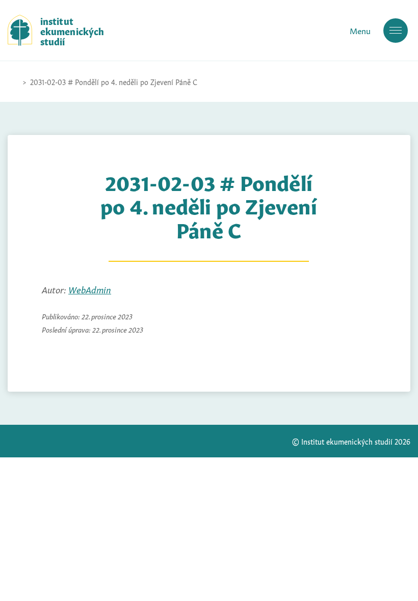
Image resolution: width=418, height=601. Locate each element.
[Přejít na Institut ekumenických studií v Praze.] (13, 81)
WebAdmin (89, 288)
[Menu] (395, 30)
